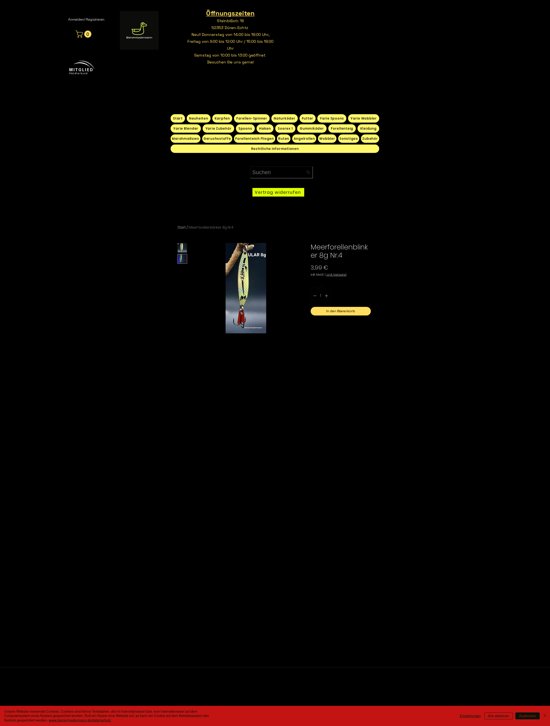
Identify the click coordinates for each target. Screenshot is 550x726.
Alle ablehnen (498, 715)
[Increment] (327, 296)
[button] (84, 34)
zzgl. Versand (336, 275)
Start (181, 227)
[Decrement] (314, 296)
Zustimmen (527, 715)
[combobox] (281, 172)
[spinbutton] (320, 296)
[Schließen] (544, 716)
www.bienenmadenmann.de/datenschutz (80, 720)
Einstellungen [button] (470, 715)
